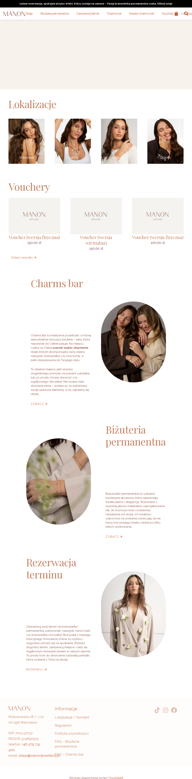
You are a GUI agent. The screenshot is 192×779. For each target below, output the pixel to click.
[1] (73, 141)
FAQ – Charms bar (69, 754)
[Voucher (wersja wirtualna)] (34, 224)
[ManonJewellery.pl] (14, 13)
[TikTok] (157, 710)
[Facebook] (174, 710)
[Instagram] (165, 710)
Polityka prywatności (71, 733)
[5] (26, 141)
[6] (119, 141)
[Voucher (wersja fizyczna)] (96, 223)
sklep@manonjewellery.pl (39, 755)
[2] (165, 141)
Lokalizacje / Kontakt (72, 717)
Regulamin (63, 725)
